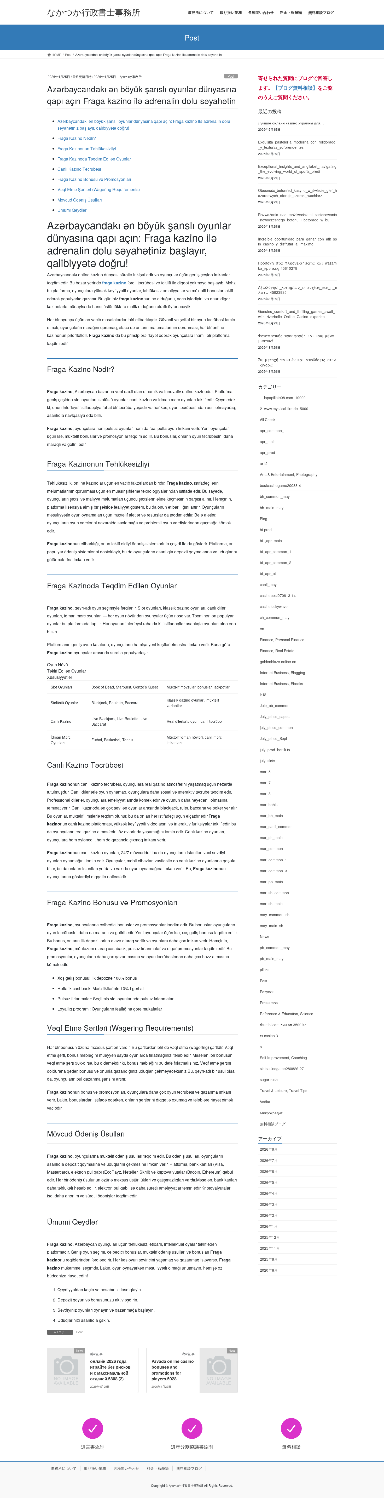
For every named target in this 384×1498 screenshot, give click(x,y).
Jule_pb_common (274, 705)
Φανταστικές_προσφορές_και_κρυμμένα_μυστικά (297, 338)
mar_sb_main (271, 903)
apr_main (268, 441)
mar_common (271, 848)
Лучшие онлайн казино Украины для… (291, 122)
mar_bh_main (271, 815)
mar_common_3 (273, 870)
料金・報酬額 (158, 1468)
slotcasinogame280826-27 (282, 1068)
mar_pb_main (271, 881)
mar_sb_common (274, 892)
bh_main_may (271, 507)
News (264, 936)
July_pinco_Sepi (273, 738)
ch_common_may (274, 617)
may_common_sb (274, 914)
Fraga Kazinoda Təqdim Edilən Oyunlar (94, 159)
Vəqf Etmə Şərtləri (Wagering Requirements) (98, 189)
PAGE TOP (370, 1448)
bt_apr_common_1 (275, 551)
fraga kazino (114, 283)
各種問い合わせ (126, 1468)
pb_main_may (271, 958)
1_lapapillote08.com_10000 (283, 397)
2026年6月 (269, 1171)
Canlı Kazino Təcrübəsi (79, 169)
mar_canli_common (276, 826)
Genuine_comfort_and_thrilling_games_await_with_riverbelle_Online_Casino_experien (296, 314)
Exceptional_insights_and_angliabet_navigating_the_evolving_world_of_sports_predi (297, 169)
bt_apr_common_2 (275, 562)
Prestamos (269, 1002)
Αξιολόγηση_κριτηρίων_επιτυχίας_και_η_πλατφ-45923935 (297, 290)
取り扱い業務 (95, 1468)
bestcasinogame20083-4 (280, 485)
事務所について (64, 1468)
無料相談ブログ (273, 1123)
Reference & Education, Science (286, 1013)
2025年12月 (270, 1237)
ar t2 (263, 463)
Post (231, 76)
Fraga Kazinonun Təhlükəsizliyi (86, 149)
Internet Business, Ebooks (281, 683)
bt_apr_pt (268, 573)
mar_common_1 (273, 859)
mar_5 (265, 771)
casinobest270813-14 (278, 595)
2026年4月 (269, 1193)
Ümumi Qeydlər (71, 210)
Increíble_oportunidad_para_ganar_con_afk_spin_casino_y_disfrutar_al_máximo (297, 241)
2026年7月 (269, 1160)
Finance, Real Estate (277, 650)
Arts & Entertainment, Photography (288, 474)
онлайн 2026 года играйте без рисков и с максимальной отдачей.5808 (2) (110, 1370)
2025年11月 (270, 1248)
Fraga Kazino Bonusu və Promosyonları (94, 179)
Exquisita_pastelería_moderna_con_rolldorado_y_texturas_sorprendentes (296, 144)
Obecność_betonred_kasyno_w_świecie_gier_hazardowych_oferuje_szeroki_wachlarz (297, 193)
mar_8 (265, 793)
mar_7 (265, 782)
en (262, 628)
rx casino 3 (269, 1035)
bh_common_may (275, 496)
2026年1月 (269, 1226)
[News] (66, 1359)
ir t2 (263, 694)
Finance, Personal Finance (282, 639)
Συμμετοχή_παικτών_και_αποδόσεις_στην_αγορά (297, 362)
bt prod (266, 529)
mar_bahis (268, 804)
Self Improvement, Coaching (283, 1057)
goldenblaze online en (278, 661)
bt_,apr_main (271, 540)
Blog (263, 518)
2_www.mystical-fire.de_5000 (284, 408)
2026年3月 (269, 1204)
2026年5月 (269, 1182)
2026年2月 (269, 1215)
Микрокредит (271, 1112)
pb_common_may (275, 947)
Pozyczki (267, 991)
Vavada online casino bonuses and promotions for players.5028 (173, 1370)
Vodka (265, 1101)
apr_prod (267, 452)
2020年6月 (269, 1270)
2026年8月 (269, 1149)
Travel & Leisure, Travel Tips (283, 1090)
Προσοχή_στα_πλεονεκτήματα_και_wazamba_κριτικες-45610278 (297, 265)
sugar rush (269, 1079)
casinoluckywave (274, 606)
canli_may (268, 584)
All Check (267, 419)
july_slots (267, 760)
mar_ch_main (271, 837)
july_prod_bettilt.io (275, 749)
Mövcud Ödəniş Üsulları (79, 200)
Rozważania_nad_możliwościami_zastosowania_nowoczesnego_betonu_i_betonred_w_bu (297, 217)
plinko (265, 969)
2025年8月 (269, 1259)
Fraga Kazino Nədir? (76, 138)
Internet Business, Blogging (282, 672)
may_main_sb (271, 925)
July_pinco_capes (274, 716)
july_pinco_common (276, 727)
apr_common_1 (273, 430)
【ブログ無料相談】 (295, 87)
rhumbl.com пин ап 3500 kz (283, 1024)
